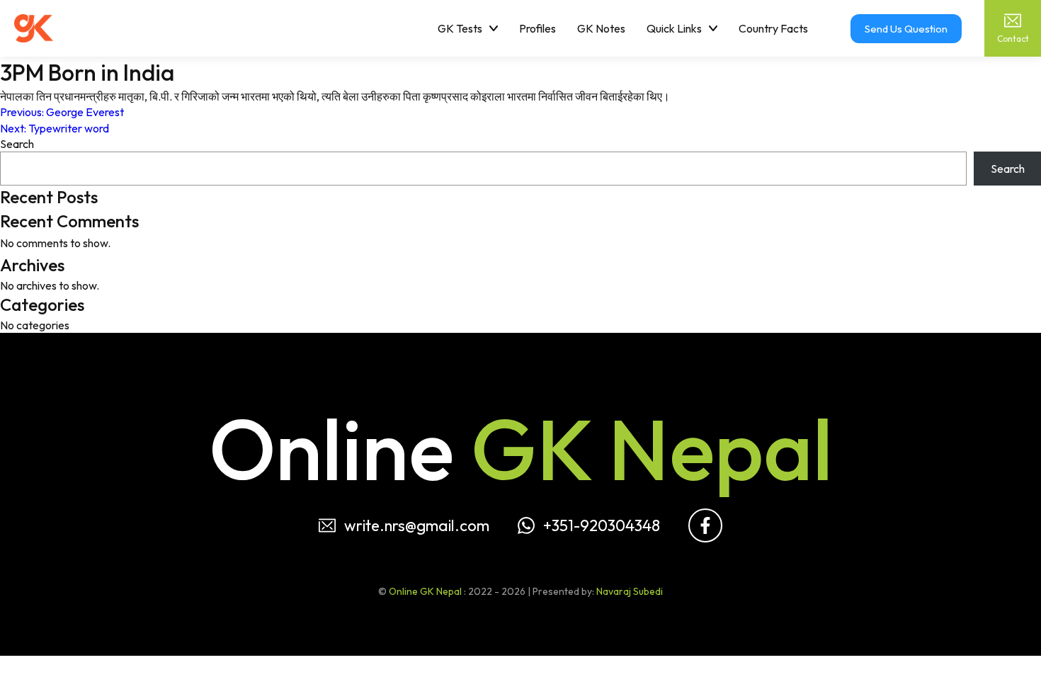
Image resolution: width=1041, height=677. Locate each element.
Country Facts (773, 28)
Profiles (537, 28)
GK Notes (601, 28)
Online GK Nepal (425, 591)
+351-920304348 (601, 525)
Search (17, 144)
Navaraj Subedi (629, 591)
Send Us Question (906, 28)
